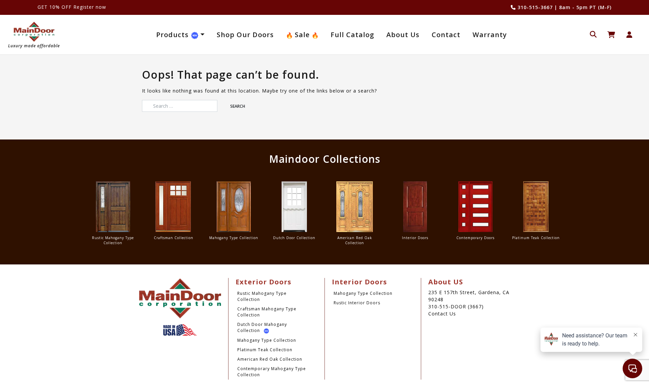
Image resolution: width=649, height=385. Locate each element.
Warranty (490, 34)
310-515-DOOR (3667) (456, 306)
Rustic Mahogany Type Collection (262, 296)
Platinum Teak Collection (264, 350)
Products (173, 34)
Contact (446, 34)
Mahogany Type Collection (266, 340)
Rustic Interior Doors (357, 303)
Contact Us (442, 313)
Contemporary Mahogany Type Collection (271, 372)
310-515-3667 (534, 7)
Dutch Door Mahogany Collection (262, 327)
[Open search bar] (593, 34)
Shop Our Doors (245, 34)
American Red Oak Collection (269, 359)
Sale (302, 34)
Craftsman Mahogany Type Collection (266, 312)
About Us (402, 34)
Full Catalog (352, 34)
